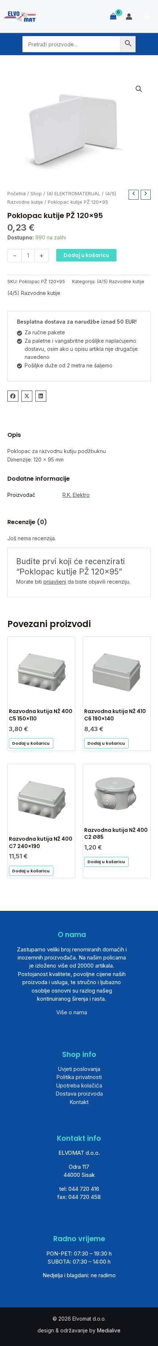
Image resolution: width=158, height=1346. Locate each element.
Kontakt (79, 1101)
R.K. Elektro (76, 495)
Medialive (109, 1330)
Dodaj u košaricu (86, 255)
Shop (36, 193)
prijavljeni (54, 581)
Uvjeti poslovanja (79, 1068)
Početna (16, 193)
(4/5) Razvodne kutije (120, 281)
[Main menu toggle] (147, 16)
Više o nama (71, 1012)
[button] (139, 89)
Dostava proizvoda (79, 1093)
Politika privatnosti (79, 1076)
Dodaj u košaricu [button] (31, 743)
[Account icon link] (129, 16)
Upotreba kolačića (79, 1085)
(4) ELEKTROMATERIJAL (73, 193)
